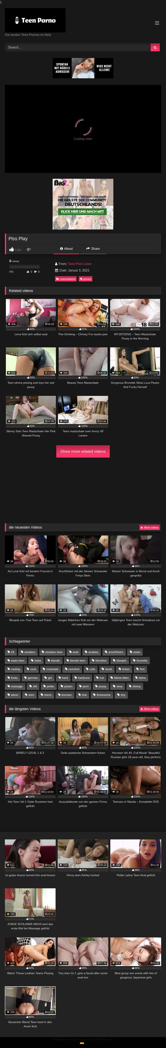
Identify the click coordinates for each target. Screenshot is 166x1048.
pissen (87, 278)
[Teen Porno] (83, 20)
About (68, 248)
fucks (14, 677)
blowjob (121, 660)
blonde (55, 660)
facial (108, 669)
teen (31, 694)
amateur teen (54, 652)
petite (50, 686)
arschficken (116, 652)
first (142, 669)
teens (47, 694)
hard (65, 677)
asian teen (17, 660)
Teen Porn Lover (80, 264)
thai (84, 694)
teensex (67, 694)
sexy (119, 686)
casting (15, 669)
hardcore (84, 677)
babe (38, 660)
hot (102, 677)
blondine (101, 660)
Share (95, 248)
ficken (126, 669)
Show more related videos (83, 451)
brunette (142, 660)
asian (136, 652)
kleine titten (121, 677)
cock (33, 669)
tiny (123, 694)
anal (75, 652)
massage (17, 686)
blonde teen (77, 660)
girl (50, 677)
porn (86, 686)
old (35, 686)
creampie (52, 669)
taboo (14, 694)
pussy (102, 686)
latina (142, 677)
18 (12, 652)
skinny (137, 686)
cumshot (73, 669)
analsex (93, 652)
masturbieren (67, 278)
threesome (104, 694)
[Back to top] (153, 1037)
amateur (29, 652)
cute (92, 669)
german (33, 677)
